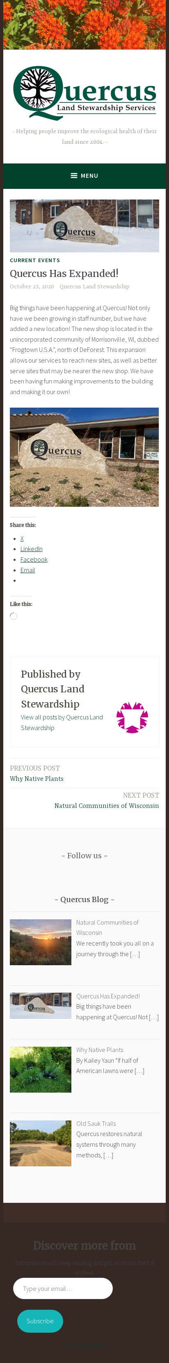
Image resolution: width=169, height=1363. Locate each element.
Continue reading (85, 1345)
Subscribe (40, 1321)
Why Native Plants (37, 773)
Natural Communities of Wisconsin (107, 800)
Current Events (35, 260)
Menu (89, 175)
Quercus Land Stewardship (94, 286)
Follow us (84, 855)
